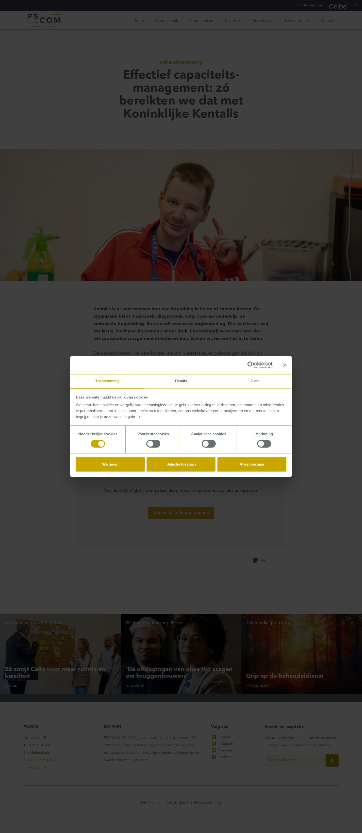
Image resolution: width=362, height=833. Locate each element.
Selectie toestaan (181, 464)
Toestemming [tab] (107, 381)
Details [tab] (181, 381)
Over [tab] (255, 381)
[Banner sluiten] (284, 365)
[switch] (153, 444)
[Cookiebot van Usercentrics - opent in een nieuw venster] (251, 365)
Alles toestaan (252, 464)
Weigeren (110, 464)
